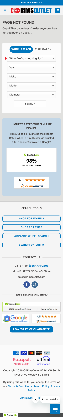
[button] (5, 10)
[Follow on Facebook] (26, 284)
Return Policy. (41, 386)
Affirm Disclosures (31, 397)
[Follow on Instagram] (35, 284)
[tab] (21, 49)
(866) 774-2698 (38, 265)
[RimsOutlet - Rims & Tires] (31, 10)
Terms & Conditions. (20, 386)
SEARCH (30, 103)
